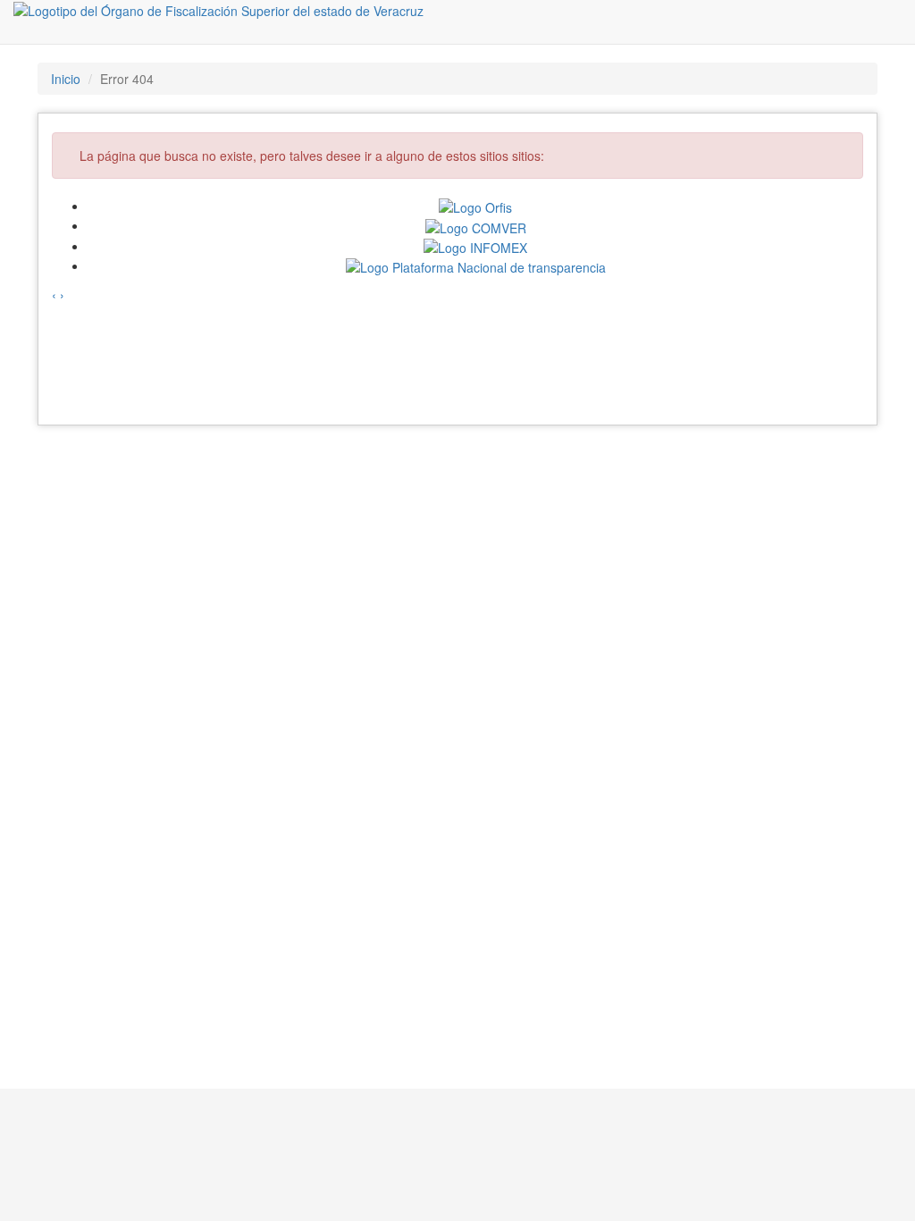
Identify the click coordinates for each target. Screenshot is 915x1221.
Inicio (65, 79)
